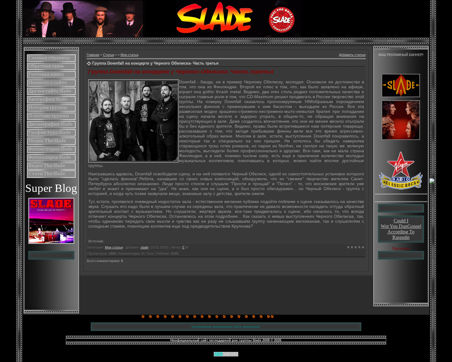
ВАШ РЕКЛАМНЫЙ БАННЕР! (401, 55)
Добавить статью (352, 55)
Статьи (108, 55)
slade (145, 247)
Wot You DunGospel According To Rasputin (401, 232)
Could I (401, 220)
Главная (93, 55)
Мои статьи (129, 55)
